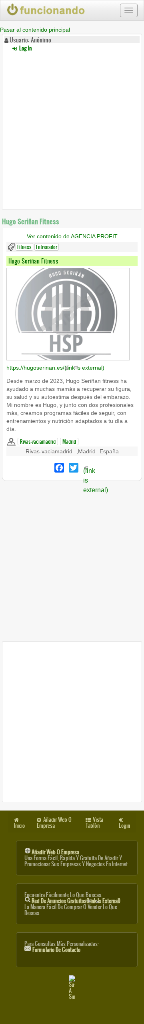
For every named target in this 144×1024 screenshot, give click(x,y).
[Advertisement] (72, 129)
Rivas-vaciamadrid (38, 441)
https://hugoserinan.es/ (55, 367)
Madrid (69, 441)
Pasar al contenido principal (35, 29)
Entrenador (46, 246)
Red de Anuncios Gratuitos (76, 901)
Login (124, 825)
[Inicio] (46, 9)
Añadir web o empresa (55, 852)
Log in (25, 48)
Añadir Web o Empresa (54, 822)
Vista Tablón (94, 822)
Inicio (19, 825)
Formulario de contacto (56, 950)
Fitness (24, 246)
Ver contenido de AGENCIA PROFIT (72, 236)
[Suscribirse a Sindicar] (72, 987)
